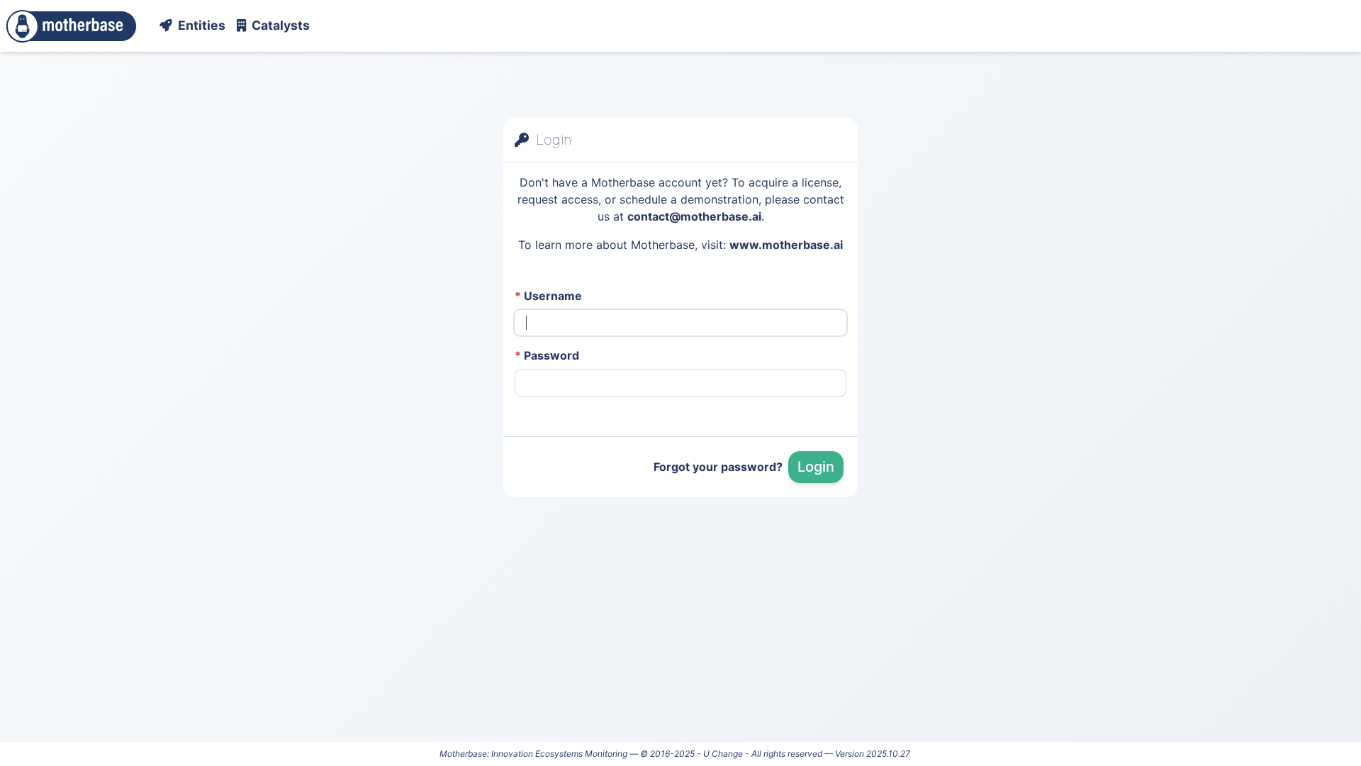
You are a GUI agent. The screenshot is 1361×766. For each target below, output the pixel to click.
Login (815, 466)
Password (547, 355)
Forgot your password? (718, 467)
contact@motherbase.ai (694, 216)
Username (548, 296)
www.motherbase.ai (786, 245)
